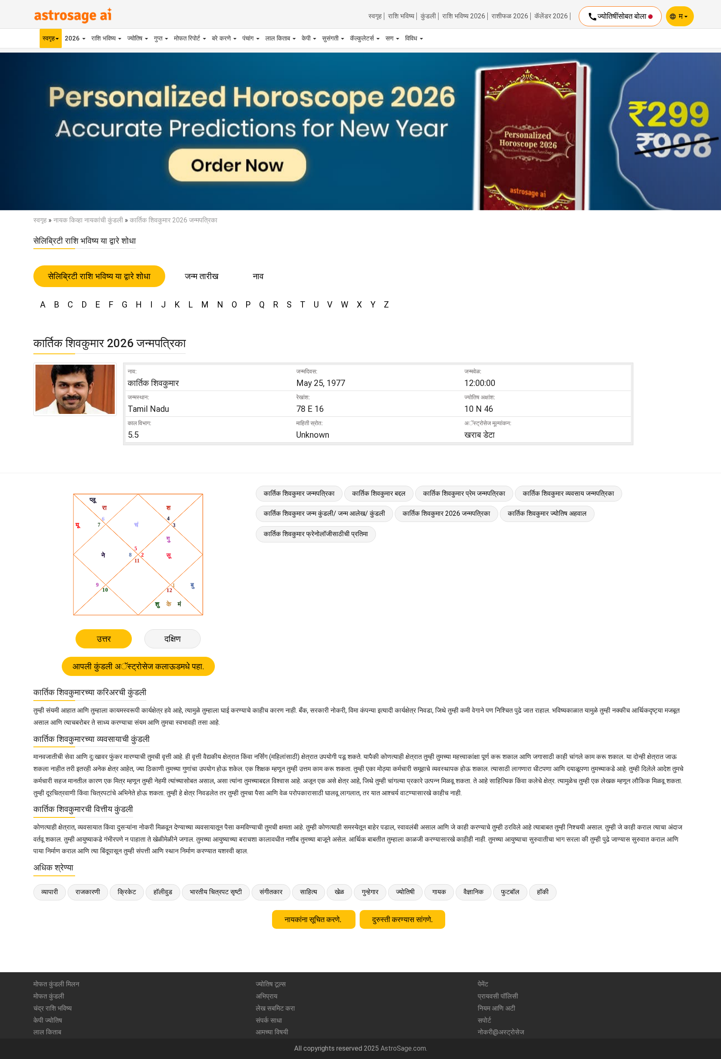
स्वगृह (375, 16)
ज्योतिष (135, 38)
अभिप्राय (266, 996)
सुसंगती (331, 38)
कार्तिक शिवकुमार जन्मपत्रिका (299, 493)
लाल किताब (278, 38)
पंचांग (248, 38)
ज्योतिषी (405, 892)
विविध (412, 38)
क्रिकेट (127, 892)
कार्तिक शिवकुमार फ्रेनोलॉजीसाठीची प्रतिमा (316, 534)
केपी (307, 38)
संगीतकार (271, 892)
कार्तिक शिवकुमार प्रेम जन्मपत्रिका (464, 493)
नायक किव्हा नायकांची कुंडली (88, 220)
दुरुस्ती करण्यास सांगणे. (402, 919)
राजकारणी (88, 892)
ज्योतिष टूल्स (271, 984)
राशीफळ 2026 (510, 16)
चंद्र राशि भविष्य (52, 1008)
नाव (258, 276)
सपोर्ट (484, 1020)
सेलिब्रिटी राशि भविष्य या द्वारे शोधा (99, 276)
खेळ (339, 892)
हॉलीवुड (163, 892)
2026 (73, 38)
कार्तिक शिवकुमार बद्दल (379, 493)
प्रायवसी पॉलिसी (498, 996)
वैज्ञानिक (474, 892)
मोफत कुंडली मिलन (56, 984)
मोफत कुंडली (48, 996)
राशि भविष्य (401, 16)
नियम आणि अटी (496, 1008)
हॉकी (543, 892)
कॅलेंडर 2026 (551, 16)
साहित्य (308, 892)
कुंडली (428, 16)
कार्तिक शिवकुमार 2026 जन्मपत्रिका (446, 513)
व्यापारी (49, 892)
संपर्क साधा (269, 1020)
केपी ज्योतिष (47, 1020)
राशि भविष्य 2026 (463, 16)
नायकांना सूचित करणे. (314, 919)
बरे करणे (222, 38)
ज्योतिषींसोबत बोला (617, 17)
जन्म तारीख (202, 276)
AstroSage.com (403, 1048)
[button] (54, 131)
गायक (439, 892)
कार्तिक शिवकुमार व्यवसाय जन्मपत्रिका (568, 493)
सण (390, 38)
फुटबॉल (510, 892)
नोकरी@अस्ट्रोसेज (501, 1032)
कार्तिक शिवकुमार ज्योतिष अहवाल (547, 513)
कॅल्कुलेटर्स (363, 38)
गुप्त (159, 38)
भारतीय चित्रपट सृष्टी (216, 892)
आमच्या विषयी (272, 1032)
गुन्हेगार (370, 892)
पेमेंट (483, 984)
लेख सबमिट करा (275, 1008)
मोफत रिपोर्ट (188, 38)
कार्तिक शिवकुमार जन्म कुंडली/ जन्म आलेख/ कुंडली (324, 513)
